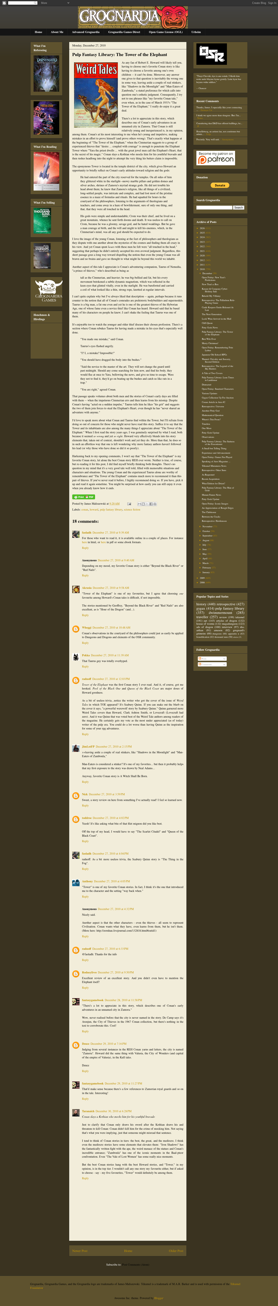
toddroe (87, 818)
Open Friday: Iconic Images (215, 503)
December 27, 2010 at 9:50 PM (116, 972)
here (84, 542)
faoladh (86, 532)
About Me (57, 32)
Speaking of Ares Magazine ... (216, 461)
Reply (85, 548)
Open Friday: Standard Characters (218, 388)
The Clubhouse (209, 512)
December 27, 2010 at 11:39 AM (110, 655)
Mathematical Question (212, 415)
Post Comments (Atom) (135, 1264)
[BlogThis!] (143, 504)
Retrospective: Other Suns (214, 470)
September (207, 535)
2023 (202, 241)
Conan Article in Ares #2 (213, 402)
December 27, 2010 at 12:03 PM (111, 679)
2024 (202, 237)
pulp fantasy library (111, 509)
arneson (218, 630)
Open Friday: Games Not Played (217, 457)
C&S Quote (207, 322)
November (207, 526)
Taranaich (88, 1111)
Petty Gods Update (210, 432)
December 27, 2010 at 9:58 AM (111, 588)
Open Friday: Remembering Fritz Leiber (217, 349)
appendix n (233, 633)
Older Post (176, 1250)
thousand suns (221, 636)
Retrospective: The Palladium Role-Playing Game (218, 301)
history (201, 603)
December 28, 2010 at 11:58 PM (123, 1000)
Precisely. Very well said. (208, 139)
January (206, 572)
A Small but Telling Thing (214, 448)
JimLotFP (88, 746)
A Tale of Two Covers (212, 373)
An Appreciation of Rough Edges (217, 507)
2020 (202, 255)
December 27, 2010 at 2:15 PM (114, 746)
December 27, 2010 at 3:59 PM (107, 794)
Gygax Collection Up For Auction (218, 397)
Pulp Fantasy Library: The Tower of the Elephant (119, 54)
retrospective (226, 603)
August (206, 540)
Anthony (87, 881)
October (206, 531)
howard (94, 509)
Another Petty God (211, 410)
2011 (202, 264)
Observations (208, 436)
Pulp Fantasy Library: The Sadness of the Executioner (218, 443)
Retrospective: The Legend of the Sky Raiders (217, 367)
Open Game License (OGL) (166, 32)
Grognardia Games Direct (124, 32)
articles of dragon (226, 620)
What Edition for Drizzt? (213, 483)
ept (205, 620)
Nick (85, 794)
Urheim (196, 32)
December (207, 273)
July (204, 544)
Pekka (86, 655)
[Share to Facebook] (151, 504)
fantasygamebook (93, 1000)
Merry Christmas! (210, 343)
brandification (202, 636)
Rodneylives (89, 972)
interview (227, 627)
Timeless (206, 423)
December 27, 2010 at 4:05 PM (112, 881)
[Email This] (139, 504)
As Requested (208, 474)
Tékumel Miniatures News (214, 465)
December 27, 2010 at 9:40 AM (116, 560)
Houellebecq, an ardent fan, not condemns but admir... (218, 133)
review (223, 617)
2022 (202, 246)
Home (38, 32)
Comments (206, 664)
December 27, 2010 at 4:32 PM (116, 909)
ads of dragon (204, 627)
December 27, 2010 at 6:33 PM (110, 949)
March (205, 563)
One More (206, 428)
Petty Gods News (210, 327)
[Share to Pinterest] (155, 504)
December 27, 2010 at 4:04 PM (110, 853)
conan (84, 509)
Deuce (85, 1043)
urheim (235, 637)
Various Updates (209, 393)
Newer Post (80, 1250)
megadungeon (230, 623)
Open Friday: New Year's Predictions (213, 278)
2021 (202, 251)
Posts (203, 658)
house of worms (205, 623)
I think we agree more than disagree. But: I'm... (218, 115)
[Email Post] (129, 503)
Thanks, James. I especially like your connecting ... (219, 108)
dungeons (217, 633)
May (204, 553)
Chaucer (202, 88)
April (205, 558)
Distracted (206, 384)
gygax (200, 608)
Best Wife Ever (209, 338)
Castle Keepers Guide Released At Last (217, 308)
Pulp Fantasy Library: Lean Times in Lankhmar (218, 379)
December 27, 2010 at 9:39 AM (111, 532)
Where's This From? (211, 419)
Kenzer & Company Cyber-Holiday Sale (215, 290)
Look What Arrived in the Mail (216, 318)
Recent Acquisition (211, 478)
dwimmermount (220, 612)
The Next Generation (212, 314)
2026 (202, 228)
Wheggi (86, 627)
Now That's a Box (210, 284)
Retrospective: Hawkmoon (214, 520)
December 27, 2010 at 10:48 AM (111, 627)
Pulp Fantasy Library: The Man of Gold (218, 489)
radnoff (86, 679)
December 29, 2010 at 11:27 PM (123, 1083)
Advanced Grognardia (86, 32)
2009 (202, 577)
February (207, 567)
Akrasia (87, 588)
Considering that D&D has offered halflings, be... (219, 123)
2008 (202, 582)
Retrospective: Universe (213, 406)
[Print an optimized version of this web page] (83, 498)
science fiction (132, 509)
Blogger (158, 1298)
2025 (202, 232)
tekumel (239, 617)
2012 (202, 260)
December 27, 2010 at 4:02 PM (111, 818)
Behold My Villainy (211, 295)
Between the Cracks (211, 516)
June (204, 549)
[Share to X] (147, 504)
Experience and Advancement (216, 452)
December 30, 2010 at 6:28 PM (113, 1111)
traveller (202, 616)
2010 (202, 269)
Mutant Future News (211, 494)
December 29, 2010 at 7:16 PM (108, 1044)
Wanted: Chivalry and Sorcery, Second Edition (216, 360)
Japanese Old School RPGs (214, 354)
